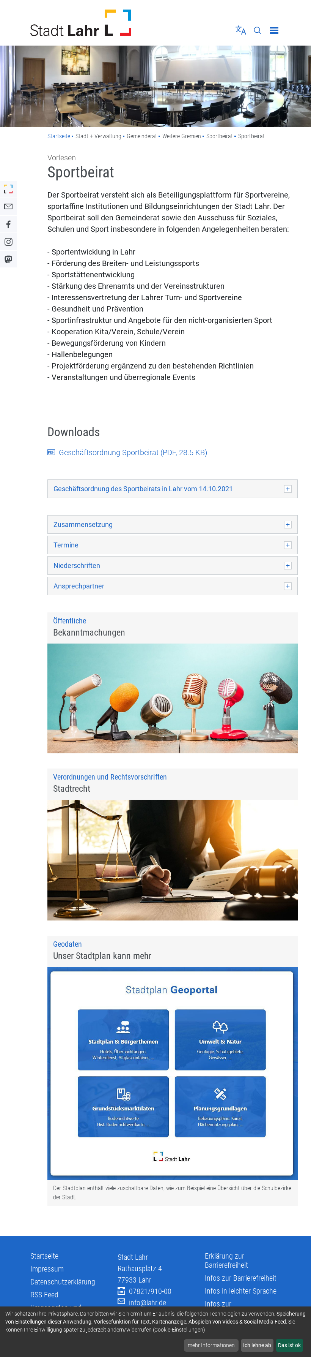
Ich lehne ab (257, 1345)
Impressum (47, 1268)
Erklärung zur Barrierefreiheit (226, 1260)
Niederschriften (76, 565)
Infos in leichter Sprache (240, 1290)
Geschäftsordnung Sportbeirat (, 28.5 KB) (133, 452)
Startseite (58, 136)
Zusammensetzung (83, 524)
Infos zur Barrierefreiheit (240, 1278)
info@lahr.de (147, 1302)
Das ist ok (289, 1345)
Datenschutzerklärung (62, 1281)
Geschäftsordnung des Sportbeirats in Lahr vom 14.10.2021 (143, 489)
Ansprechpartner (78, 586)
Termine (66, 545)
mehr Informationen (211, 1345)
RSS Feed (44, 1294)
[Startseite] (90, 22)
